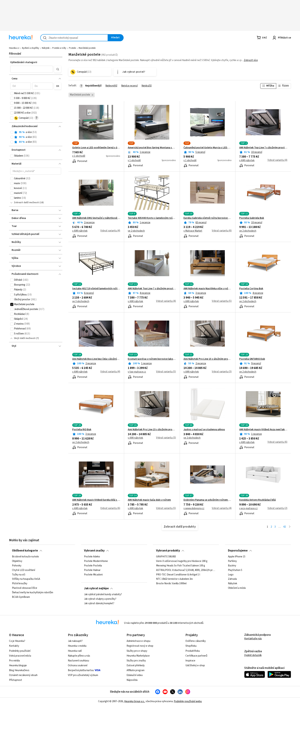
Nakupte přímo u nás (79, 656)
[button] (31, 69)
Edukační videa (135, 675)
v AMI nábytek (247, 160)
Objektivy (17, 561)
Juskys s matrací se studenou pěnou (204, 429)
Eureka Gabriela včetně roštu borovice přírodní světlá (208, 218)
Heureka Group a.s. (134, 701)
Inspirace (190, 660)
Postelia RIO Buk (81, 429)
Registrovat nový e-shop (140, 646)
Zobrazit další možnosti (26, 202)
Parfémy (232, 561)
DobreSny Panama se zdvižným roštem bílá (208, 500)
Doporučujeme (238, 551)
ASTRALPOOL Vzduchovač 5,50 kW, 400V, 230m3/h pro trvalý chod (186, 570)
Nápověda (132, 680)
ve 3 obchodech (80, 301)
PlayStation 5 (235, 570)
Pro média (14, 660)
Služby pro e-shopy (137, 651)
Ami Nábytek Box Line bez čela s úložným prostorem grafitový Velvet (96, 359)
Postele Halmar (92, 570)
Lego (231, 574)
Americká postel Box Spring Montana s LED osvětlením (152, 147)
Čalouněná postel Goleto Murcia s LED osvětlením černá (208, 147)
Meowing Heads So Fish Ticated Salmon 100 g (180, 565)
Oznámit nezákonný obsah (23, 675)
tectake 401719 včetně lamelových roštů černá (96, 288)
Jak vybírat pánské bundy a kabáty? (103, 594)
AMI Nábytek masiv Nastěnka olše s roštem (208, 288)
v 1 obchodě (78, 156)
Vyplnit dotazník (253, 655)
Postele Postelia (93, 565)
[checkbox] (11, 93)
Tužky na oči (18, 574)
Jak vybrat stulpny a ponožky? (100, 599)
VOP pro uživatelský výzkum (83, 675)
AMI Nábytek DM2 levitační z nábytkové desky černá (96, 218)
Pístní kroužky (19, 583)
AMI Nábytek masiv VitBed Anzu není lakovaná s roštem (263, 429)
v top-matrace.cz (137, 372)
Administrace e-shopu (138, 641)
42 (284, 527)
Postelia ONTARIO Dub (252, 359)
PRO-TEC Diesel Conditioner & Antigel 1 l (178, 574)
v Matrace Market (193, 231)
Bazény (232, 565)
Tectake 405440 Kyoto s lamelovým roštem (152, 218)
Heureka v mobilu (77, 646)
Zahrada (232, 579)
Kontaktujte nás (253, 638)
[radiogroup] (35, 137)
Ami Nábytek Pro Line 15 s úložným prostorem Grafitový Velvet (208, 359)
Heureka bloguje (18, 665)
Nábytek (45, 48)
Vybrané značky (94, 551)
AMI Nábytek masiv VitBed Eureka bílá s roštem (96, 500)
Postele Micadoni (93, 574)
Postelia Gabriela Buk (251, 218)
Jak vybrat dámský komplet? (99, 603)
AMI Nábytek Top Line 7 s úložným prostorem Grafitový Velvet (263, 147)
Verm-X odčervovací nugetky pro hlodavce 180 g (181, 561)
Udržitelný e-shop (195, 665)
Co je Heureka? (17, 641)
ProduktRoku (192, 651)
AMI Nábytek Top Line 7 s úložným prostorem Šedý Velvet (152, 288)
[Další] (289, 527)
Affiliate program (135, 670)
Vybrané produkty (168, 551)
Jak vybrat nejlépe (96, 588)
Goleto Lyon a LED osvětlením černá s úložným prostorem (96, 147)
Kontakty (14, 646)
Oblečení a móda (237, 588)
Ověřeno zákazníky (195, 641)
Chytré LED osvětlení (23, 570)
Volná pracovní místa (20, 656)
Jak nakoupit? (75, 641)
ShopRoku (191, 646)
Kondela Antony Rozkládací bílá (257, 500)
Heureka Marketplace (138, 656)
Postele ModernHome (96, 561)
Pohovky (16, 565)
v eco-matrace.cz (248, 508)
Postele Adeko (92, 556)
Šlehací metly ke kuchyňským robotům (32, 592)
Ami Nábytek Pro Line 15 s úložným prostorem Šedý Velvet (152, 429)
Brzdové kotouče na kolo (25, 556)
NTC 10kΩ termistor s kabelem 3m (174, 579)
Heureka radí (75, 651)
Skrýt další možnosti (24, 338)
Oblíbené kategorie (25, 551)
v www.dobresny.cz (194, 508)
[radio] (11, 132)
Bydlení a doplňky (30, 48)
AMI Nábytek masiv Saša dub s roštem (149, 500)
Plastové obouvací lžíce (24, 588)
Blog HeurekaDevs (19, 670)
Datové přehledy (136, 665)
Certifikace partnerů (196, 656)
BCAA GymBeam (21, 597)
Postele (72, 48)
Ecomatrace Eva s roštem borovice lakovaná (152, 359)
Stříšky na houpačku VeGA (26, 579)
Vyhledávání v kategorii (23, 62)
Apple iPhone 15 (236, 556)
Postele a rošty (59, 48)
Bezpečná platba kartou (81, 670)
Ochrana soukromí (77, 665)
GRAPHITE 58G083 (166, 556)
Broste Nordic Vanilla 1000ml (171, 583)
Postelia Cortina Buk (251, 288)
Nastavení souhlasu (78, 660)
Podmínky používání (19, 651)
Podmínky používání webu (188, 701)
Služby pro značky (136, 660)
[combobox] (74, 37)
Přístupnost (15, 680)
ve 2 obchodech (136, 231)
